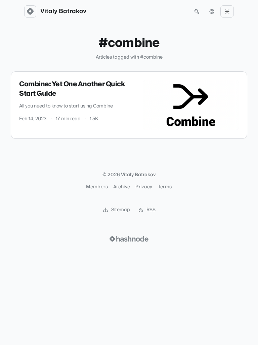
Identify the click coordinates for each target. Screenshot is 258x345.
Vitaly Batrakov (63, 11)
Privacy (143, 187)
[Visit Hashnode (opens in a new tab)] (129, 239)
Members (97, 187)
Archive (121, 187)
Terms (165, 187)
